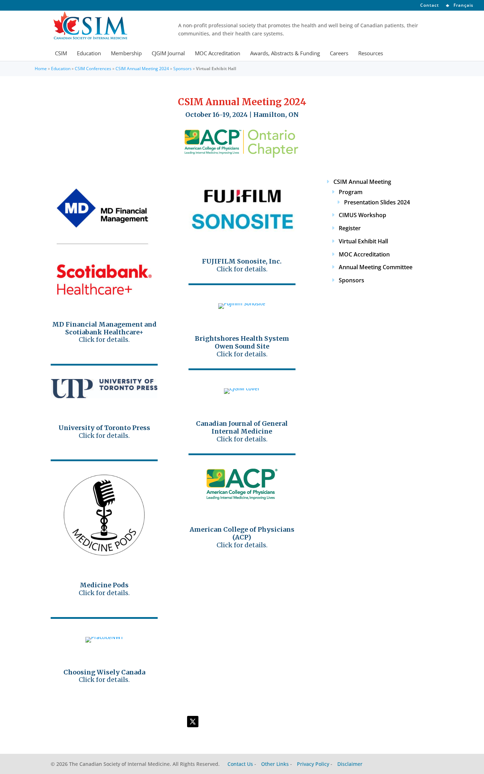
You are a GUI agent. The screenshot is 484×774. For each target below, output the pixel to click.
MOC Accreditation (217, 54)
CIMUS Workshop (362, 215)
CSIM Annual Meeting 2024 (142, 69)
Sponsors (182, 69)
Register (350, 228)
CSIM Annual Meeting (362, 182)
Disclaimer (349, 764)
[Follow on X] (192, 721)
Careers (339, 54)
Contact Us (240, 764)
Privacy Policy (313, 764)
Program (350, 192)
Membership (126, 54)
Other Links (275, 764)
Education (89, 54)
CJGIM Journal (168, 54)
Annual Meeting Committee (375, 267)
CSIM (61, 54)
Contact (429, 5)
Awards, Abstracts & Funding (285, 54)
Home (41, 69)
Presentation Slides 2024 (377, 202)
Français (462, 5)
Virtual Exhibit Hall (363, 241)
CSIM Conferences (93, 69)
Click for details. (104, 332)
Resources (370, 54)
